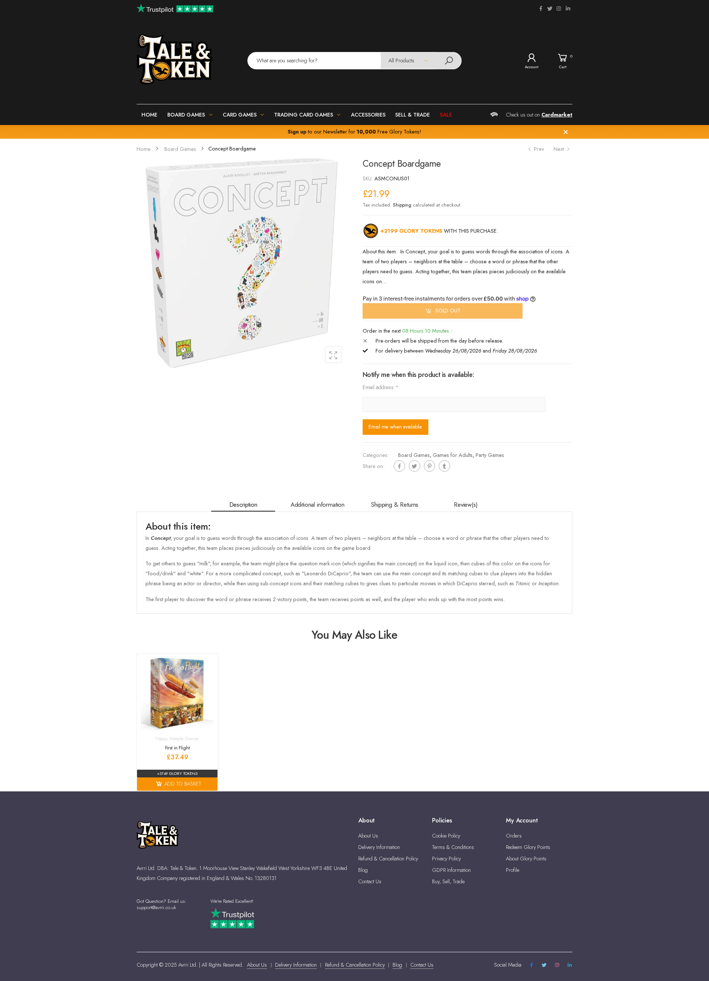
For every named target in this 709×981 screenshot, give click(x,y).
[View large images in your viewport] (333, 354)
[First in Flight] (177, 694)
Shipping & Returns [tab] (394, 504)
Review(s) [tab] (466, 504)
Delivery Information (379, 847)
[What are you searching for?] (449, 60)
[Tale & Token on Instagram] (558, 9)
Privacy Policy (446, 858)
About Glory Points (526, 858)
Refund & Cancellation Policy (388, 858)
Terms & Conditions (453, 847)
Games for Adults (453, 455)
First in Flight (177, 747)
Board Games (414, 455)
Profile (512, 870)
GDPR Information (451, 870)
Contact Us (369, 881)
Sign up (297, 131)
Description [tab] (243, 504)
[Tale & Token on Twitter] (549, 9)
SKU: (368, 178)
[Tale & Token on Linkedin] (568, 9)
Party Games (490, 455)
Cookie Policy (446, 835)
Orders (514, 835)
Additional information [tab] (318, 504)
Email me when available (395, 426)
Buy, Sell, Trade (448, 881)
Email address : (381, 387)
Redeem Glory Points (528, 847)
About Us (368, 835)
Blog (363, 870)
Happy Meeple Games (177, 738)
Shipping (402, 204)
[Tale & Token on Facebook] (540, 9)
